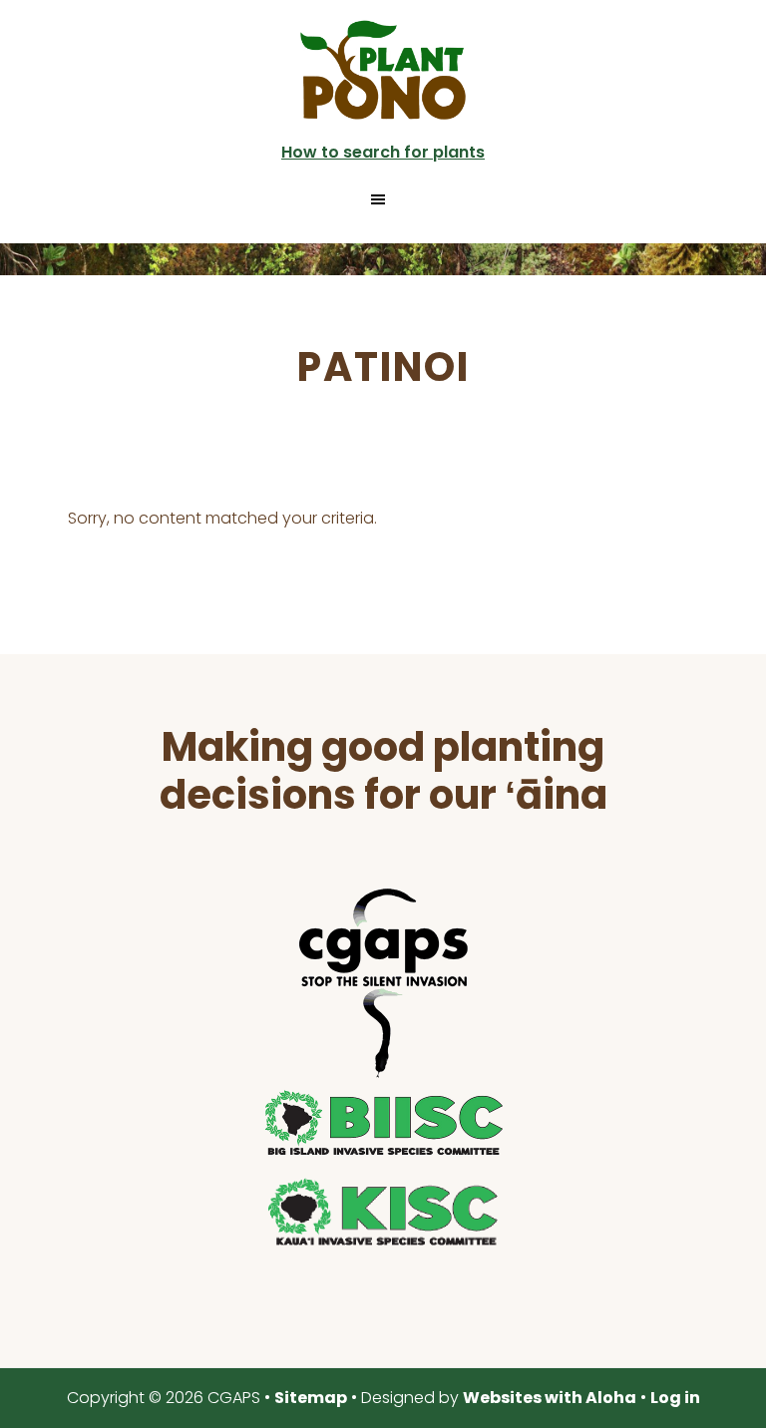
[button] (382, 199)
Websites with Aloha (549, 1397)
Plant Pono (383, 70)
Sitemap (310, 1397)
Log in (675, 1397)
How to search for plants (383, 152)
